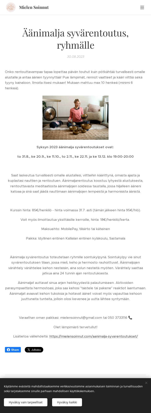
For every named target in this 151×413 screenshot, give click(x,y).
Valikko (142, 7)
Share (15, 349)
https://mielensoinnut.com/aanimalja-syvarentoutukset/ (93, 336)
